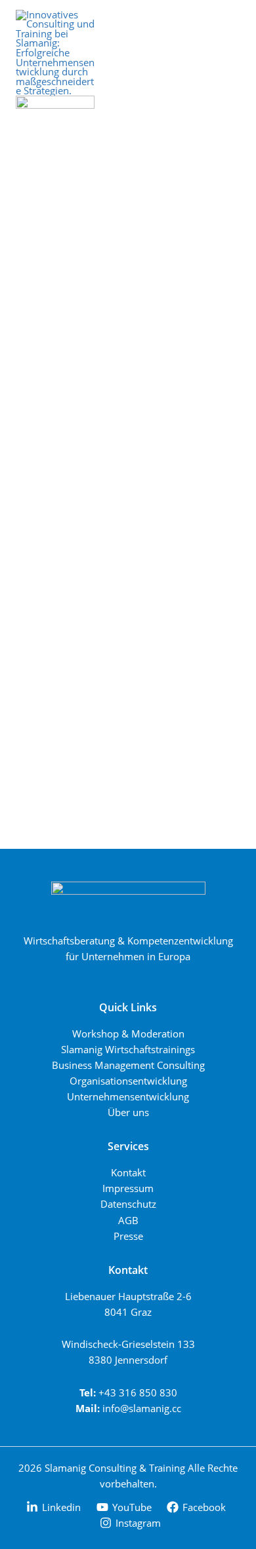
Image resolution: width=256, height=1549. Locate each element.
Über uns (128, 1112)
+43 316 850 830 (137, 1392)
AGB (128, 1220)
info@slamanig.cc (141, 1408)
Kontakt (128, 1172)
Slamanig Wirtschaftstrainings (128, 1049)
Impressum (128, 1188)
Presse (128, 1235)
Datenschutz (128, 1203)
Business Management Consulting (128, 1065)
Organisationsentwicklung (128, 1080)
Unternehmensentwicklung (128, 1096)
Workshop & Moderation (128, 1033)
